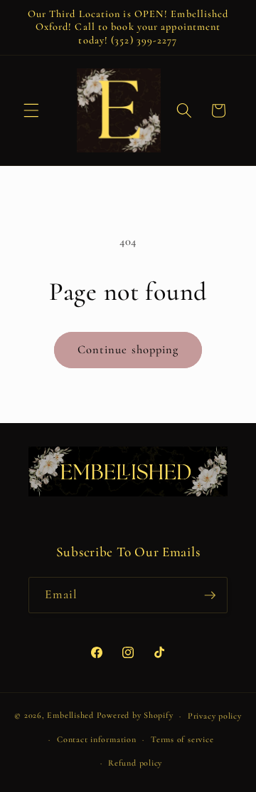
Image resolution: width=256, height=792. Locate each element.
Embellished (70, 716)
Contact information (97, 739)
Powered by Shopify (135, 716)
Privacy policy (215, 716)
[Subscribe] (210, 595)
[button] (31, 110)
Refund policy (135, 763)
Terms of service (182, 739)
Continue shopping (128, 350)
